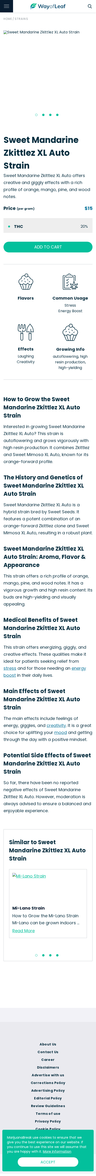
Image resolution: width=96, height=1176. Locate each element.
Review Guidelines (48, 1106)
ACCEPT (48, 1162)
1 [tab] (36, 115)
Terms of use (48, 1113)
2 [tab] (43, 115)
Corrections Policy (48, 1082)
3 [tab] (50, 115)
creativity (56, 725)
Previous (5, 909)
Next (90, 909)
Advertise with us (48, 1075)
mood (60, 732)
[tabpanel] (48, 32)
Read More (23, 931)
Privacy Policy (48, 1121)
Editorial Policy (48, 1098)
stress (9, 668)
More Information (57, 1151)
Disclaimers (48, 1067)
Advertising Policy (48, 1090)
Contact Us (48, 1052)
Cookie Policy (48, 1129)
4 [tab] (57, 115)
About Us (48, 1044)
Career (48, 1059)
